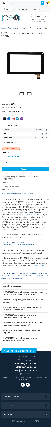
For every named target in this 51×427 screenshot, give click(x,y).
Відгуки (37, 9)
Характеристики (20, 9)
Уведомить (25, 169)
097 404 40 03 (37, 19)
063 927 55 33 (37, 14)
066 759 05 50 (37, 17)
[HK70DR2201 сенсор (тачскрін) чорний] (25, 65)
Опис (6, 9)
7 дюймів (21, 273)
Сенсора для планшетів (36, 273)
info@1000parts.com (25, 374)
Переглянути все (10, 143)
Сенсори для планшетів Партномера (17, 276)
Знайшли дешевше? (11, 156)
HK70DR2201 (11, 273)
